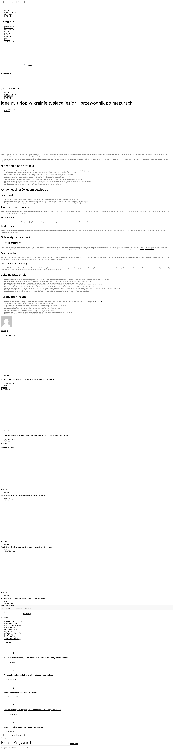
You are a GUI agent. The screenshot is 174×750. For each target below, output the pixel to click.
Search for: (4, 739)
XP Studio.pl (14, 2)
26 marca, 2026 (12, 731)
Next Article (6, 389)
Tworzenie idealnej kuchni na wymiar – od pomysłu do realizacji (28, 675)
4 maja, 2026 (12, 679)
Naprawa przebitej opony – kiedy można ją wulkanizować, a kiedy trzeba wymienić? (36, 658)
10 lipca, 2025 (8, 500)
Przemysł (7, 40)
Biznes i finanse (9, 26)
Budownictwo (8, 28)
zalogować (11, 609)
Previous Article (8, 335)
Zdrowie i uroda (9, 41)
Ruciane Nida (98, 302)
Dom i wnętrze (11, 12)
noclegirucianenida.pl (147, 249)
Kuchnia (8, 16)
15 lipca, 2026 (12, 662)
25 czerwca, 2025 (9, 551)
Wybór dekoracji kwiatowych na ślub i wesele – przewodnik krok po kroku (26, 547)
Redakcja (7, 111)
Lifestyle (8, 14)
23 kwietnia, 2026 (13, 714)
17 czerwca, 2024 (9, 109)
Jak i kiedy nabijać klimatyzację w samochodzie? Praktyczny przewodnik (32, 710)
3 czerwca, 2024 (9, 383)
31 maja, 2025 (8, 603)
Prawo (6, 38)
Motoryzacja (8, 36)
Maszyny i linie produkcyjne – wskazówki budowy (23, 727)
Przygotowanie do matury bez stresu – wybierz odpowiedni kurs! (23, 598)
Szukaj (3, 612)
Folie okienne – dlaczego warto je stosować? (21, 692)
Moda (6, 10)
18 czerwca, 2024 (9, 439)
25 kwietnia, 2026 (13, 697)
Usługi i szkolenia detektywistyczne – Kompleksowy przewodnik (23, 495)
